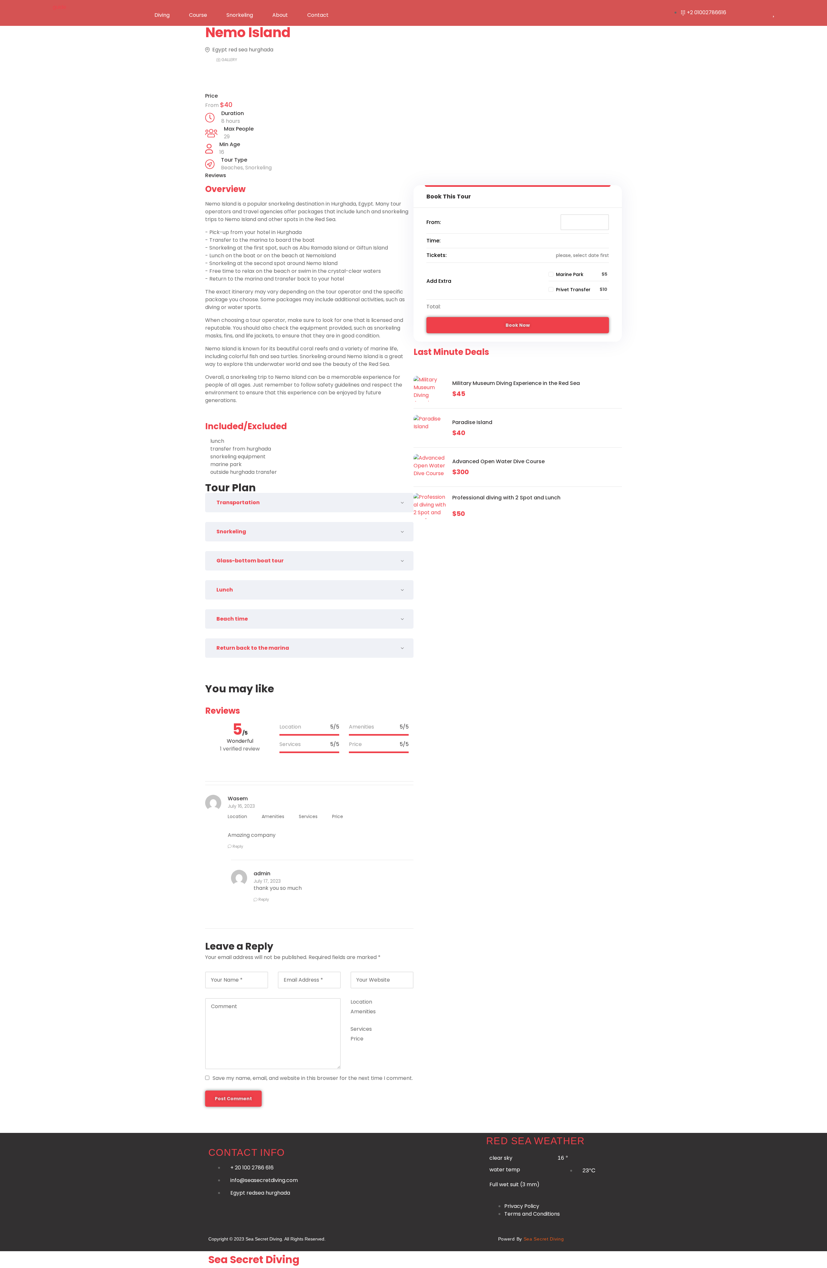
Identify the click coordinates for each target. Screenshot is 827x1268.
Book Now (518, 325)
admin (262, 873)
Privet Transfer (573, 289)
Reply (238, 846)
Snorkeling (239, 15)
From (212, 105)
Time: (433, 240)
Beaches (232, 167)
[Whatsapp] (367, 1238)
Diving (162, 15)
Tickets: (436, 255)
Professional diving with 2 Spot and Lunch (506, 497)
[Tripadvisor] (481, 1238)
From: (433, 222)
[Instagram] (412, 1238)
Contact (318, 15)
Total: (433, 306)
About (280, 15)
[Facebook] (390, 1238)
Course (198, 15)
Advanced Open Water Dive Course (498, 461)
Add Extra (438, 281)
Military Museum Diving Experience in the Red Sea (516, 383)
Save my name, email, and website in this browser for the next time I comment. (313, 1078)
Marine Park (569, 274)
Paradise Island (472, 422)
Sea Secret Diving (253, 1259)
